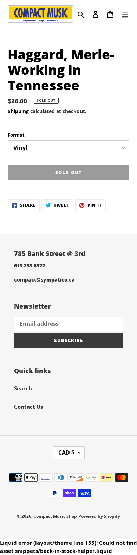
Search (23, 388)
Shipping (18, 111)
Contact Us (28, 406)
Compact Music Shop (55, 516)
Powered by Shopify (99, 516)
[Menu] (125, 13)
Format (16, 135)
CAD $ (66, 452)
